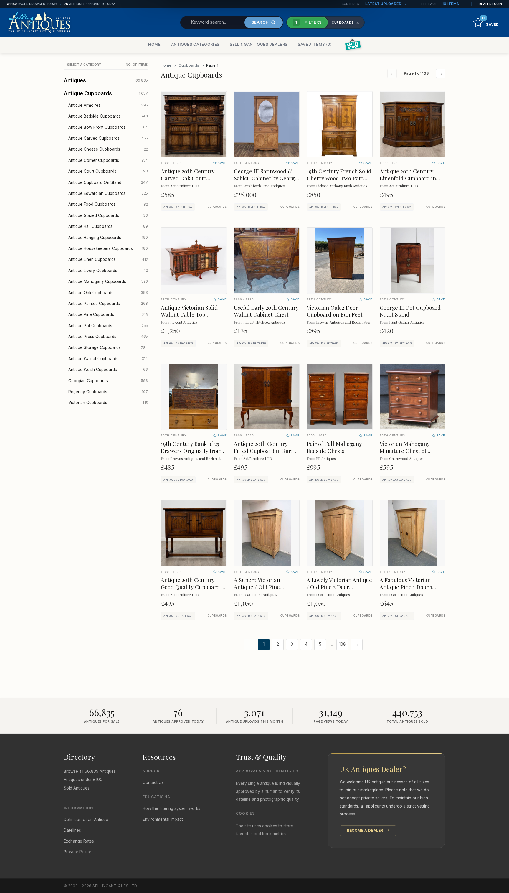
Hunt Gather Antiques (407, 321)
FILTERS (308, 22)
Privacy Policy (77, 851)
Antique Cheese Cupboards (108, 149)
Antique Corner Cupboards (108, 160)
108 (342, 644)
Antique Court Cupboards (108, 171)
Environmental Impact (163, 819)
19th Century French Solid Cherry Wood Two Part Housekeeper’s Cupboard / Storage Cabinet (339, 181)
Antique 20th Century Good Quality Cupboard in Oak (193, 587)
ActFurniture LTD (184, 185)
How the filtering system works (171, 808)
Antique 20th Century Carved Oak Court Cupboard (187, 178)
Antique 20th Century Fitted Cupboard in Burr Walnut (263, 451)
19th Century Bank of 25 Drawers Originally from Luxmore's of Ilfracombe (191, 451)
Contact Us (153, 782)
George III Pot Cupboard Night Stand (410, 311)
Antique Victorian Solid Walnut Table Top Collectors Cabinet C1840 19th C (192, 318)
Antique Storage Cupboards (108, 347)
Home (166, 65)
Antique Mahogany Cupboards (108, 281)
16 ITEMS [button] (451, 3)
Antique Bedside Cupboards (108, 116)
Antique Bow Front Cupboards (108, 127)
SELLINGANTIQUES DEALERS (258, 44)
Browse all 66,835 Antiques (90, 771)
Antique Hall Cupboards (108, 226)
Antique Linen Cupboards (108, 259)
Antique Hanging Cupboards (108, 237)
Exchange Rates (79, 841)
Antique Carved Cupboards (108, 138)
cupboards (217, 206)
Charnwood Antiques (406, 458)
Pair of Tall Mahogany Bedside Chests (334, 447)
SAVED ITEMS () (315, 44)
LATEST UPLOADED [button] (384, 3)
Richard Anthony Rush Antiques (341, 185)
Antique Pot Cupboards (108, 325)
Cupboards (189, 65)
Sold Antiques (77, 788)
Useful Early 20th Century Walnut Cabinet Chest (266, 311)
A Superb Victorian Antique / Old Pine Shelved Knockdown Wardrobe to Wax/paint (263, 590)
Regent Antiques (184, 321)
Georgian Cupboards (108, 380)
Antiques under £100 (83, 779)
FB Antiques (326, 458)
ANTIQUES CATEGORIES (195, 44)
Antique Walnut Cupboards (108, 358)
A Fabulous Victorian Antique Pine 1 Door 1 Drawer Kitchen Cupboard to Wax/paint (412, 590)
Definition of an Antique (86, 819)
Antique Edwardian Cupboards (108, 193)
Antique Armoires (108, 105)
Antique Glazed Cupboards (108, 215)
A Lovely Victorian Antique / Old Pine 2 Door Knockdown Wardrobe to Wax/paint (339, 590)
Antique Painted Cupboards (108, 303)
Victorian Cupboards (108, 402)
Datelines (72, 830)
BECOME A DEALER (365, 830)
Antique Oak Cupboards (108, 292)
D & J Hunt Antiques (260, 594)
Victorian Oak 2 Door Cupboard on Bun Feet (335, 311)
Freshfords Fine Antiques (264, 185)
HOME (154, 44)
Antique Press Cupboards (108, 336)
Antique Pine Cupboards (108, 314)
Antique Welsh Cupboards (108, 369)
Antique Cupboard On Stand (108, 182)
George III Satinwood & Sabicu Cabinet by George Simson (266, 178)
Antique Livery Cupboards (108, 270)
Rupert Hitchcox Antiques (264, 321)
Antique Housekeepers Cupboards (108, 248)
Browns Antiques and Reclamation (343, 321)
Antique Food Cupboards (108, 204)
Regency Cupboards (108, 391)
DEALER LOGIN (490, 4)
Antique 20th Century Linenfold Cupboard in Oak (408, 178)
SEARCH (260, 22)
